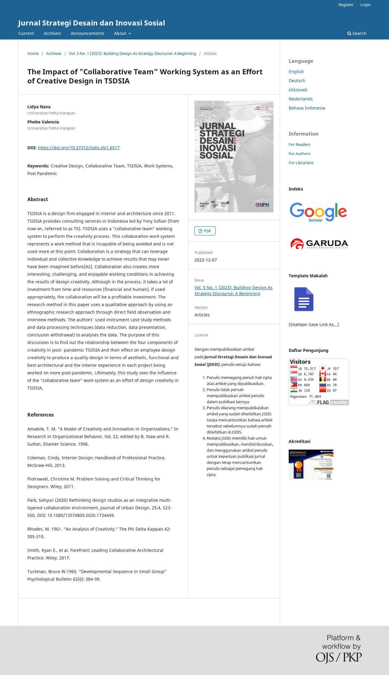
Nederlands (301, 99)
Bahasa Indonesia (307, 108)
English (296, 71)
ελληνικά (298, 90)
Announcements (87, 33)
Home (33, 53)
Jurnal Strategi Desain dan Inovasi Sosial (91, 23)
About (120, 33)
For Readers (299, 144)
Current (26, 33)
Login (365, 4)
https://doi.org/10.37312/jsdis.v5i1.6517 (79, 147)
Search (359, 33)
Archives (52, 33)
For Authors (299, 153)
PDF (207, 231)
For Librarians (301, 162)
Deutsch (297, 80)
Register (346, 4)
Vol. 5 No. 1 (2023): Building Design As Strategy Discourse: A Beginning (132, 53)
